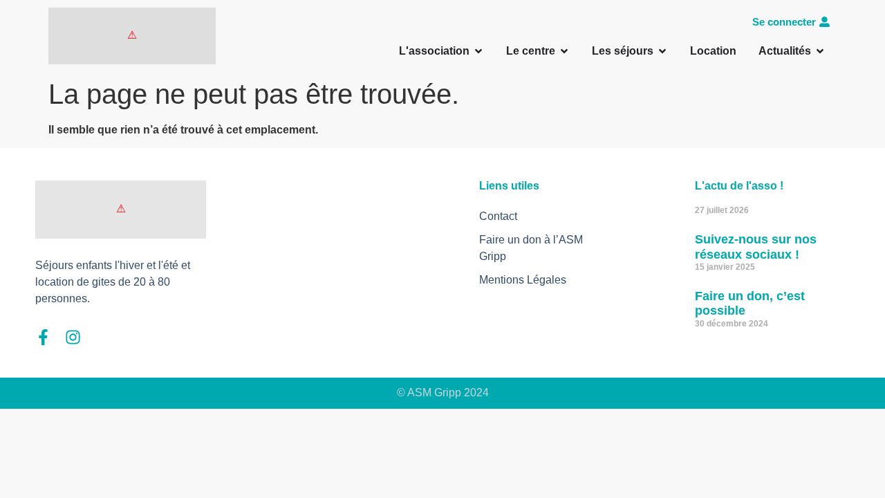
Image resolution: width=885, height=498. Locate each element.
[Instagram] (73, 337)
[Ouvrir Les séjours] (662, 51)
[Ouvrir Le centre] (564, 51)
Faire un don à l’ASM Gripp (531, 248)
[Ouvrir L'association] (478, 51)
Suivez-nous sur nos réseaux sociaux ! (756, 246)
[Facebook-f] (43, 337)
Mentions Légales (522, 280)
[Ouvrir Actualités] (820, 51)
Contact (498, 216)
